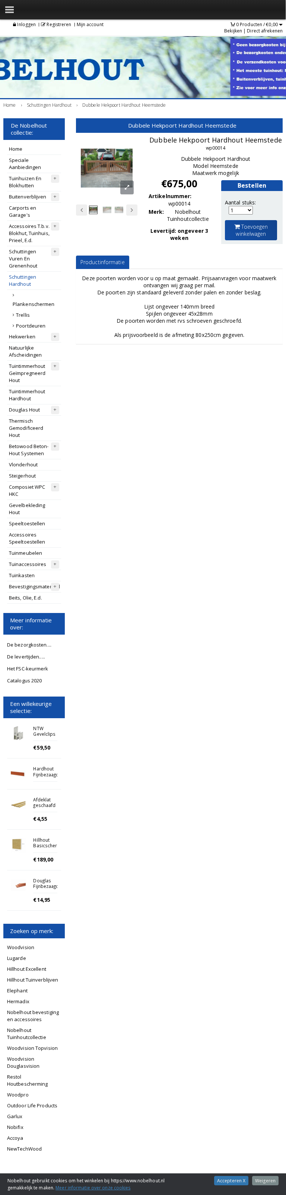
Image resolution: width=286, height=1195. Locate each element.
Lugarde (16, 958)
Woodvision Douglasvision (23, 1062)
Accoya (15, 1138)
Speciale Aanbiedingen (25, 164)
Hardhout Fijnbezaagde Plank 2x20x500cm (47, 777)
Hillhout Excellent (26, 969)
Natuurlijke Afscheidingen (25, 351)
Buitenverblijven (28, 196)
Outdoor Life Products (32, 1105)
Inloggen (26, 24)
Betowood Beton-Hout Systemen (29, 450)
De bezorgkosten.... (29, 644)
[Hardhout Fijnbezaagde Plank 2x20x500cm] (18, 773)
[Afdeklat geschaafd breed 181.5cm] (18, 804)
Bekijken (233, 31)
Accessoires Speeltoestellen (27, 538)
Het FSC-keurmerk (27, 668)
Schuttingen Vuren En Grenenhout (23, 258)
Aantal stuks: (240, 202)
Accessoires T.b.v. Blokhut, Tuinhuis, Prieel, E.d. (29, 233)
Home (15, 149)
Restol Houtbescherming (27, 1080)
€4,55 (40, 818)
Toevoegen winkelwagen (252, 230)
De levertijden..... (26, 656)
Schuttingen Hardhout (22, 280)
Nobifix (15, 1127)
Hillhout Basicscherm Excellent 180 (47, 848)
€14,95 (41, 899)
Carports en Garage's (22, 211)
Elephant (17, 990)
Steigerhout (22, 475)
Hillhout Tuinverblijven (32, 979)
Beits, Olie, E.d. (25, 597)
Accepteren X (231, 1180)
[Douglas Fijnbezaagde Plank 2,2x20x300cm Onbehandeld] (18, 885)
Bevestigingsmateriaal (34, 586)
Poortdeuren (30, 325)
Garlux (15, 1116)
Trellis (23, 315)
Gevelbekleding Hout (27, 509)
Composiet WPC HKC (27, 490)
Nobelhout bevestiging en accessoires (33, 1016)
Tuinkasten (22, 575)
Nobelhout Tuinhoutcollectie (26, 1034)
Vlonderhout (23, 464)
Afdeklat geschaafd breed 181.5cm (44, 808)
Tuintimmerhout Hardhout (27, 395)
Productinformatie (102, 262)
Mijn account (90, 24)
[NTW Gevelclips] (18, 733)
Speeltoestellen (27, 523)
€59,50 (41, 747)
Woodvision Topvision (32, 1048)
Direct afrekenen (265, 31)
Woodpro (18, 1094)
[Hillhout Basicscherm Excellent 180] (18, 844)
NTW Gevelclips (44, 731)
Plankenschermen (34, 304)
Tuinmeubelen (25, 553)
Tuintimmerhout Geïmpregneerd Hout (27, 373)
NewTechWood (24, 1148)
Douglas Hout (24, 409)
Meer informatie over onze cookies (92, 1188)
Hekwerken (22, 336)
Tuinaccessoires (28, 564)
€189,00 (43, 859)
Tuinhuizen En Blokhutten (25, 182)
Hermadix (18, 1001)
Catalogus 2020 (24, 680)
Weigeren (265, 1180)
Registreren (58, 24)
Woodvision (20, 947)
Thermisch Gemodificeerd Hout (26, 427)
